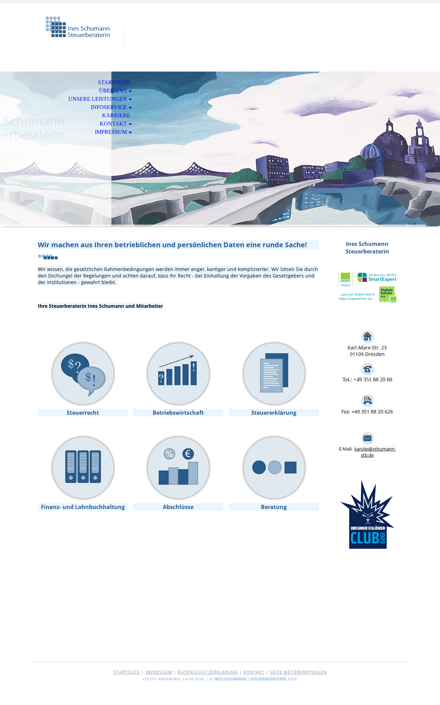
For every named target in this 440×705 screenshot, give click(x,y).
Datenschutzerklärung (208, 672)
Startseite (114, 82)
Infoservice (109, 107)
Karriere (116, 115)
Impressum (111, 132)
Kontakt (113, 124)
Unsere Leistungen (97, 99)
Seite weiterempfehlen (298, 672)
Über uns (113, 91)
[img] (77, 33)
